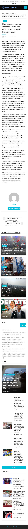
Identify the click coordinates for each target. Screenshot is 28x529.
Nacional (6, 374)
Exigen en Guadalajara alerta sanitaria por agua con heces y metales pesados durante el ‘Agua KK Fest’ (18, 456)
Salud (12, 374)
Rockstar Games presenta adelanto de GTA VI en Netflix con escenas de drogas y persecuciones (13, 344)
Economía (12, 1)
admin (6, 36)
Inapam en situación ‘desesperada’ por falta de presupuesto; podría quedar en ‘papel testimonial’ (19, 402)
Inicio (4, 1)
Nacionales (23, 1)
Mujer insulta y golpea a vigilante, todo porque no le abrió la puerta (12, 250)
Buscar (3, 322)
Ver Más (14, 467)
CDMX (7, 1)
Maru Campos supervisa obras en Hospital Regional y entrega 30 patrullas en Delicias (19, 428)
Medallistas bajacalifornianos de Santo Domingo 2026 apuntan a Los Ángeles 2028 (18, 504)
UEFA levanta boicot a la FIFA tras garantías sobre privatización (18, 513)
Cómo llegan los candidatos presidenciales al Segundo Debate (12, 313)
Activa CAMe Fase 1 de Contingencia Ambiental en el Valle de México (13, 291)
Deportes (17, 1)
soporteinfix (6, 390)
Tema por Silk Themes (14, 527)
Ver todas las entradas (14, 208)
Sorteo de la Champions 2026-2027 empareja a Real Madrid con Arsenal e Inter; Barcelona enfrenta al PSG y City (18, 482)
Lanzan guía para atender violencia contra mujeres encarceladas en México (11, 382)
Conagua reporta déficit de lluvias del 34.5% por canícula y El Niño (18, 415)
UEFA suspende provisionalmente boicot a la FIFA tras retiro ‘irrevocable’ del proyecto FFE (14, 355)
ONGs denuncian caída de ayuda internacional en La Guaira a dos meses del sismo (18, 441)
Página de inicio (5, 13)
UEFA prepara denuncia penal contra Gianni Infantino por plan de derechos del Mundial (19, 493)
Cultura (14, 3)
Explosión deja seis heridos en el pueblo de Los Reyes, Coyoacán (12, 271)
